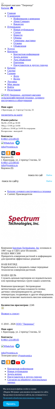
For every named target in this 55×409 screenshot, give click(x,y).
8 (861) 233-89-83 (10, 139)
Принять (11, 404)
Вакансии (18, 24)
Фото (16, 76)
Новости (17, 35)
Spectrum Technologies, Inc (25, 248)
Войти (10, 87)
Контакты (12, 51)
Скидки (11, 70)
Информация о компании (26, 18)
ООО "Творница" (25, 324)
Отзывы (17, 43)
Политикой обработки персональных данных (22, 398)
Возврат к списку (10, 313)
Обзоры (17, 37)
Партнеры (18, 62)
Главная (11, 13)
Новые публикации (23, 29)
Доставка (12, 81)
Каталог (5, 8)
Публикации (14, 27)
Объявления (19, 46)
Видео (16, 79)
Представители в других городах (30, 65)
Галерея (11, 73)
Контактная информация (26, 54)
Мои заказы (13, 84)
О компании (13, 16)
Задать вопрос (20, 57)
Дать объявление (22, 59)
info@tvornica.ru (9, 147)
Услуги (11, 48)
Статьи (17, 32)
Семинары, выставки (24, 40)
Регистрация (13, 89)
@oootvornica (25, 355)
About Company (21, 21)
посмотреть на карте (11, 115)
